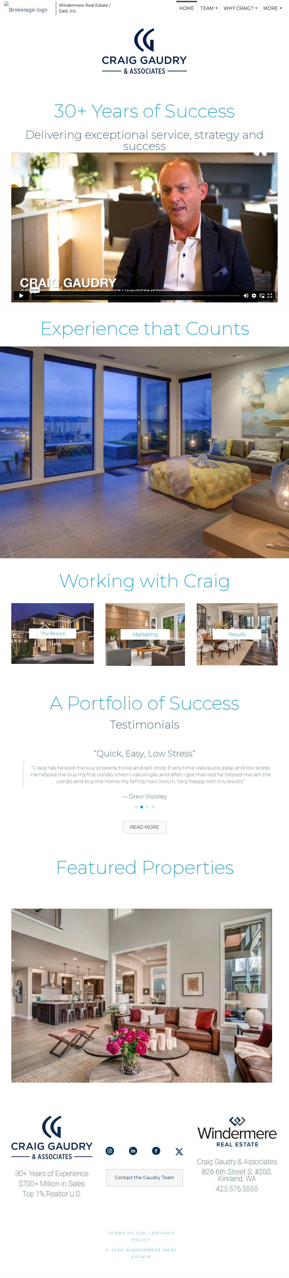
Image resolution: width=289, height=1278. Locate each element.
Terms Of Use (127, 1226)
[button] (144, 1171)
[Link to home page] (28, 8)
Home (186, 8)
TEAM (209, 11)
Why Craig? (241, 11)
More (273, 11)
